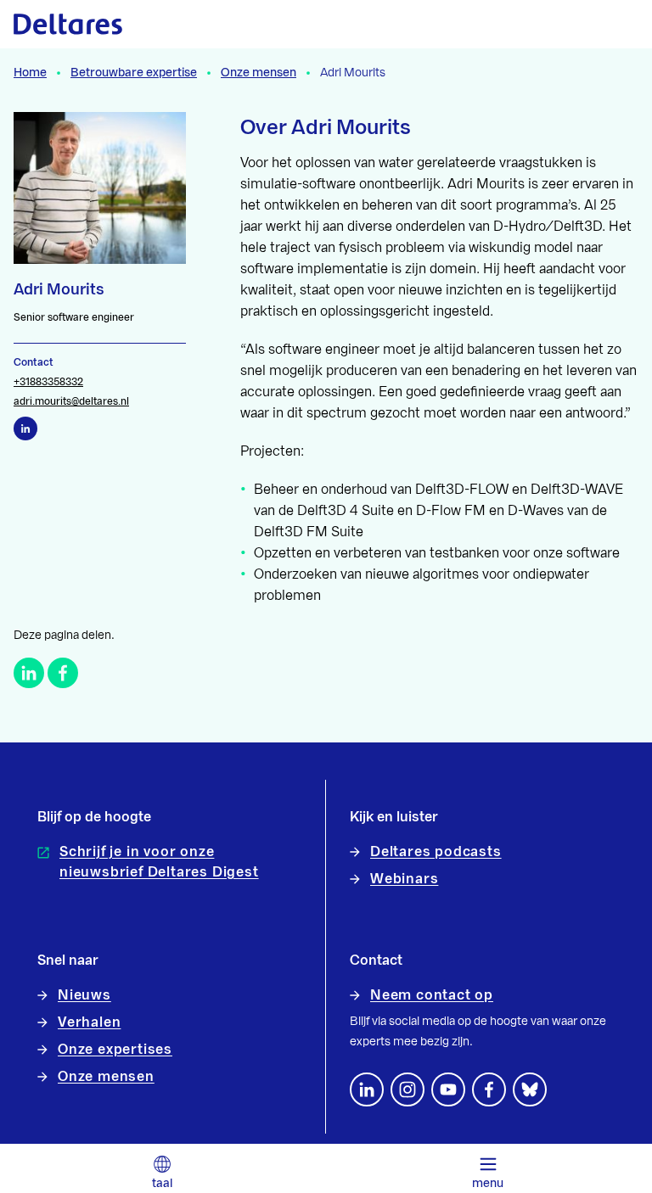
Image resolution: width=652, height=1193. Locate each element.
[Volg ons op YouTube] (448, 1089)
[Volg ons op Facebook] (489, 1089)
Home (30, 73)
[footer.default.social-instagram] (407, 1089)
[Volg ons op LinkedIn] (367, 1089)
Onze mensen (258, 73)
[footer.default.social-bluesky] (530, 1089)
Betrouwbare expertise (133, 73)
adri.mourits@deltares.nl (71, 401)
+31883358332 (48, 382)
